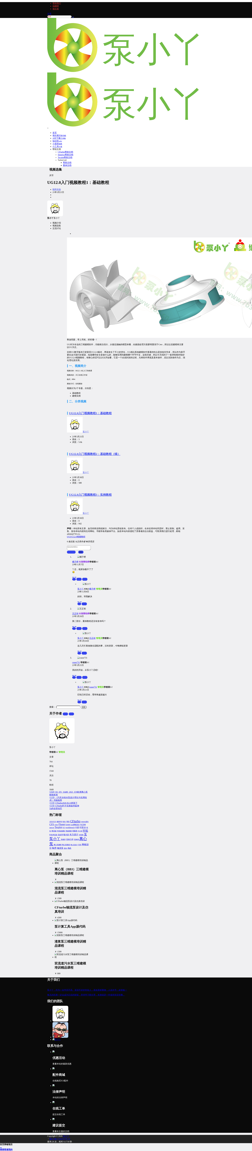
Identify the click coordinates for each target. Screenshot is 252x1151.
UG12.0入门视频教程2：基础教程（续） (94, 454)
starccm (51, 827)
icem (67, 824)
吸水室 (66, 835)
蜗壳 (54, 848)
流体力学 (70, 839)
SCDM (83, 824)
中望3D (82, 827)
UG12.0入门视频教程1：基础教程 (90, 413)
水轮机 (81, 835)
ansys (59, 821)
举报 (74, 579)
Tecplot (58, 827)
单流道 (54, 831)
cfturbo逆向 (85, 821)
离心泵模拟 (66, 845)
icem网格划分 (75, 824)
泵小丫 (86, 432)
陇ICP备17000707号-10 (59, 1139)
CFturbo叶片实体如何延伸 (64, 806)
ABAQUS (52, 821)
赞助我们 (56, 3)
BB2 (68, 821)
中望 (77, 827)
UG (64, 827)
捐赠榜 (55, 6)
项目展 (55, 9)
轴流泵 (60, 848)
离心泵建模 (58, 845)
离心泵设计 (74, 845)
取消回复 (71, 552)
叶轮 (85, 830)
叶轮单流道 (53, 835)
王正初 (75, 613)
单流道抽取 (61, 831)
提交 (81, 552)
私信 (71, 714)
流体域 (76, 839)
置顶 (79, 579)
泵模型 (63, 839)
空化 (79, 845)
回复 (84, 579)
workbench (70, 827)
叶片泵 (80, 831)
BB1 (64, 822)
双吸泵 (74, 831)
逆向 (65, 848)
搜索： (52, 707)
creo (56, 824)
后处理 (60, 835)
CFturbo (75, 821)
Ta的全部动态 (55, 808)
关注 (65, 714)
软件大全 (56, 189)
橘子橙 (75, 562)
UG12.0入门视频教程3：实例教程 (90, 494)
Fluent (62, 824)
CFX (51, 824)
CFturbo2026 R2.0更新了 (63, 803)
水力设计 (73, 834)
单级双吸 (68, 831)
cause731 (76, 662)
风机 (69, 848)
